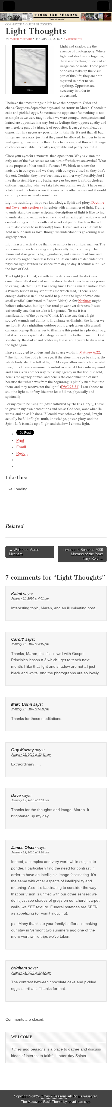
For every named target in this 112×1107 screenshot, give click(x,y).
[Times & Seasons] (56, 17)
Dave (16, 795)
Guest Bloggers (39, 24)
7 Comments (72, 39)
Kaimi (16, 594)
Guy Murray (22, 750)
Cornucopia (14, 24)
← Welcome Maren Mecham (24, 552)
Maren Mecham (21, 39)
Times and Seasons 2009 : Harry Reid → (83, 554)
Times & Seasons (54, 1096)
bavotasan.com (79, 1102)
